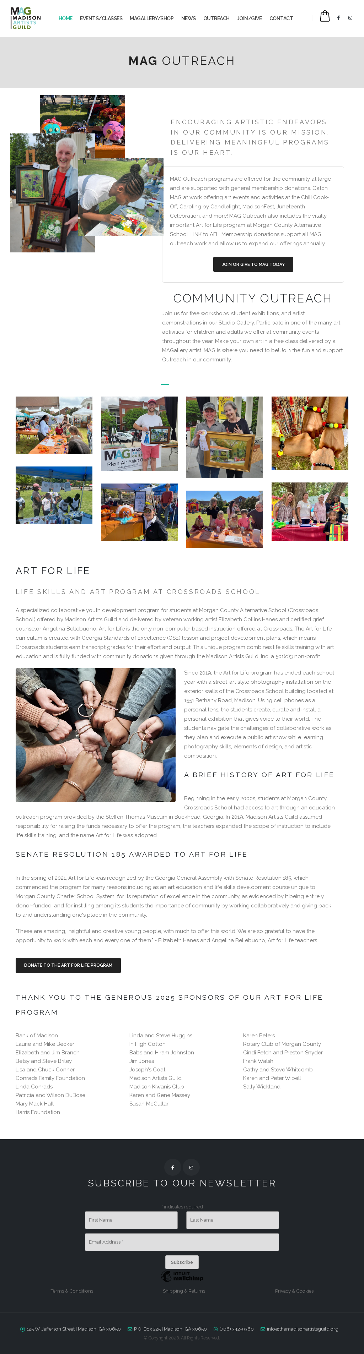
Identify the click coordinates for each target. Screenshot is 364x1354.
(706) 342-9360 (236, 1329)
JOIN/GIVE (249, 18)
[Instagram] (350, 18)
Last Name (201, 1220)
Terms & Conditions (71, 1291)
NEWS (188, 18)
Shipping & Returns (184, 1291)
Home (66, 18)
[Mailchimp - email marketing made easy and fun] (182, 1281)
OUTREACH (216, 18)
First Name (100, 1220)
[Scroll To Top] (351, 1346)
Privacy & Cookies (294, 1291)
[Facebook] (338, 18)
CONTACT (281, 18)
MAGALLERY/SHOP (151, 18)
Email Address (106, 1242)
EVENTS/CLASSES (101, 18)
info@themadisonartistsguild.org (302, 1329)
